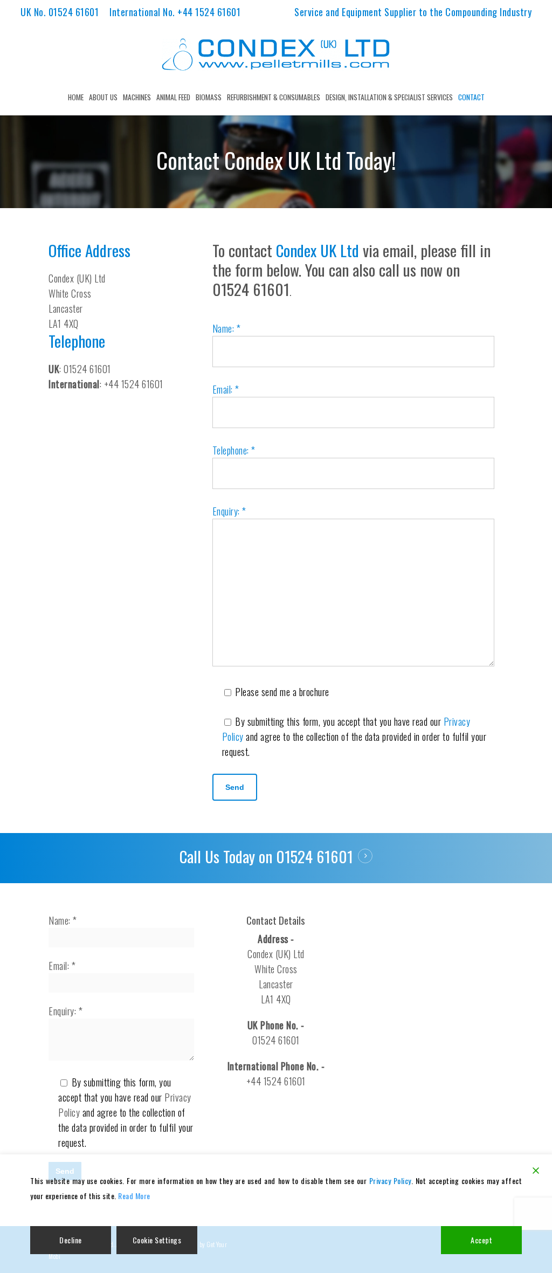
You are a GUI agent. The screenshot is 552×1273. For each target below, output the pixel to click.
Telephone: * (234, 450)
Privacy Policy (390, 1180)
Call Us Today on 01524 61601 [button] (266, 856)
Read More (134, 1195)
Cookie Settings (157, 1240)
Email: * (225, 389)
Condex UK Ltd (317, 250)
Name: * (226, 328)
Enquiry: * (229, 511)
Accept (481, 1240)
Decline (70, 1240)
